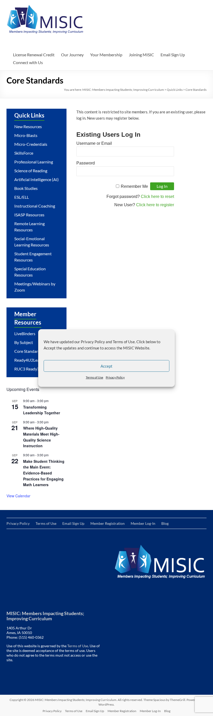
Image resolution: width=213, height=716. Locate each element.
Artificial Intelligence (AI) (36, 179)
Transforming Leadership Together (41, 410)
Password (85, 163)
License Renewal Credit (34, 54)
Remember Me (134, 186)
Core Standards (28, 351)
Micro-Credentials (30, 144)
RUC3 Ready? (26, 368)
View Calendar (18, 495)
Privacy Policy (115, 377)
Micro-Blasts (25, 135)
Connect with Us (28, 62)
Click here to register (155, 205)
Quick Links (175, 90)
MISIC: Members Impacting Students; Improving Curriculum (123, 90)
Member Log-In (143, 523)
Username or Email (94, 143)
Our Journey (72, 54)
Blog (165, 523)
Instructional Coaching (34, 205)
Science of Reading (30, 170)
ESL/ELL (21, 197)
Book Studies (26, 188)
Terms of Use (94, 377)
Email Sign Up (173, 54)
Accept (106, 366)
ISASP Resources (29, 214)
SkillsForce (23, 152)
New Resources (28, 126)
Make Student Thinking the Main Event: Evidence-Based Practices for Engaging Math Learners (43, 473)
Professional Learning (33, 161)
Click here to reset (157, 196)
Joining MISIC (141, 54)
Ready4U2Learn (28, 359)
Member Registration (107, 523)
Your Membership (106, 54)
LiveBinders (24, 333)
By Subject (23, 342)
